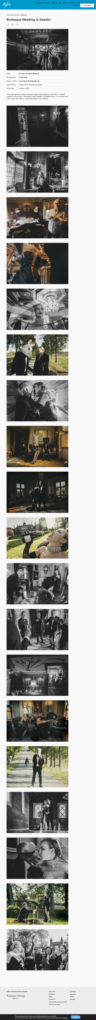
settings (65, 1018)
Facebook (73, 991)
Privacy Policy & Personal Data (58, 1002)
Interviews (72, 2)
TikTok (72, 997)
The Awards (39, 2)
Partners (65, 2)
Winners (47, 2)
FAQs (77, 5)
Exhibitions (80, 2)
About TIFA (52, 991)
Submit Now (87, 5)
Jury (60, 2)
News (86, 2)
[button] (8, 24)
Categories (54, 2)
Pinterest (72, 999)
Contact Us (52, 999)
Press (91, 2)
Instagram (73, 994)
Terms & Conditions (54, 1004)
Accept (76, 1017)
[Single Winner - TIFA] (6, 5)
